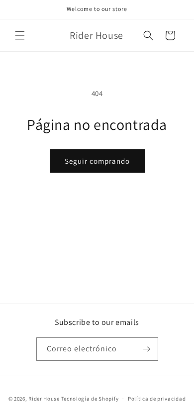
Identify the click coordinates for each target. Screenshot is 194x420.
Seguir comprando (97, 161)
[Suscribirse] (147, 349)
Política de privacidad (157, 398)
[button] (20, 35)
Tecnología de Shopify (90, 398)
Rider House (44, 398)
